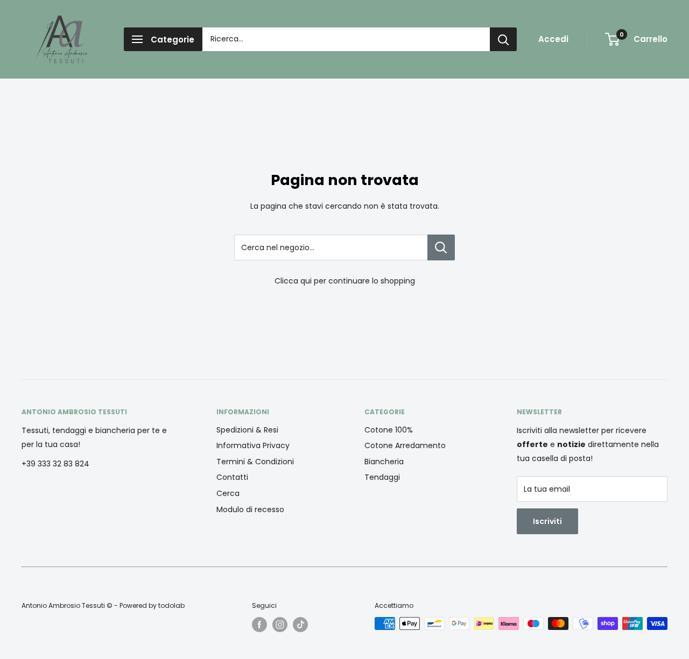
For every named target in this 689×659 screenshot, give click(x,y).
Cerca (228, 493)
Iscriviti (547, 521)
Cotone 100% (388, 429)
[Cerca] (503, 39)
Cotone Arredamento (405, 445)
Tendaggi (382, 477)
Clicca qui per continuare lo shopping (345, 280)
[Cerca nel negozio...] (441, 247)
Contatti (232, 477)
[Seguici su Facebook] (259, 624)
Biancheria (384, 461)
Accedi (553, 39)
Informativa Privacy (253, 445)
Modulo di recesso (250, 509)
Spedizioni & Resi (247, 429)
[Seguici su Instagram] (279, 624)
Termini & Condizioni (255, 461)
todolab (171, 605)
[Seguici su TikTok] (300, 624)
